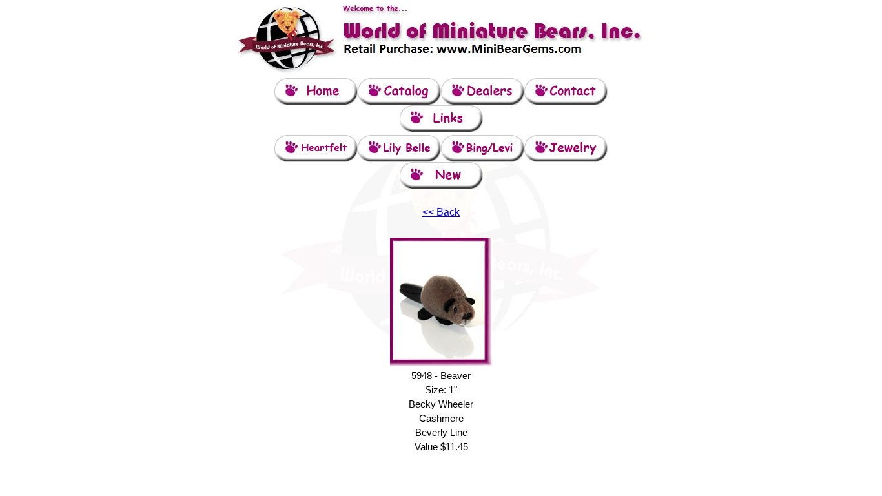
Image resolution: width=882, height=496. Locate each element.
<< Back (441, 212)
